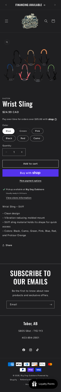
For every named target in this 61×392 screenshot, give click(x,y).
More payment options (30, 181)
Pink (37, 131)
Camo (37, 138)
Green (25, 131)
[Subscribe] (50, 304)
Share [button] (9, 245)
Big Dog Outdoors (29, 375)
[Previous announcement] (6, 4)
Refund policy (26, 380)
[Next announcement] (55, 4)
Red (23, 138)
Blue (8, 131)
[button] (6, 21)
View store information (18, 197)
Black (9, 138)
